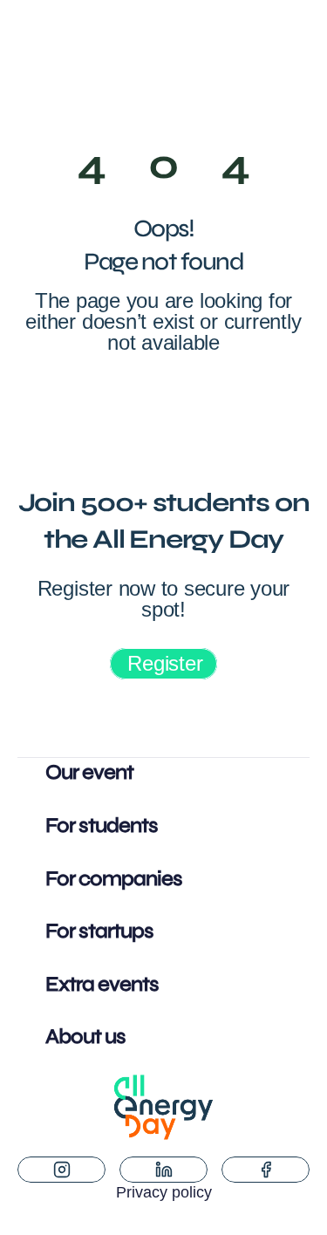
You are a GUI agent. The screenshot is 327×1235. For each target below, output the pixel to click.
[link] (163, 663)
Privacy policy (164, 1192)
